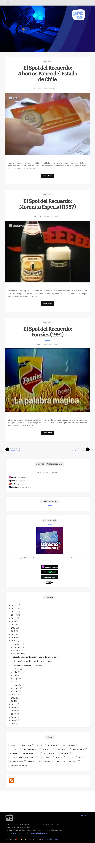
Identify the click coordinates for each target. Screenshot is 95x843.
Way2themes (26, 839)
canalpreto (14, 749)
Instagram (9, 833)
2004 (13, 724)
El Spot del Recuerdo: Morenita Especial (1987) (47, 204)
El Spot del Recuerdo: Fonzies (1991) (47, 332)
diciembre (17, 644)
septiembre (18, 654)
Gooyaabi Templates (52, 839)
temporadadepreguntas (18, 765)
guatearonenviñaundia (31, 753)
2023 (13, 615)
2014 (13, 641)
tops (80, 757)
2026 (13, 605)
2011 (13, 701)
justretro (59, 757)
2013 (13, 695)
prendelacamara (45, 761)
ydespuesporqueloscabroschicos (22, 757)
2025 (13, 609)
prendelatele (26, 745)
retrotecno (47, 749)
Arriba (84, 816)
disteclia (71, 757)
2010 (13, 704)
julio (15, 672)
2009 (13, 707)
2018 (13, 628)
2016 (13, 634)
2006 (13, 717)
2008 (13, 711)
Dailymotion (43, 833)
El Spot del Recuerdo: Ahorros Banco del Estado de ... (35, 657)
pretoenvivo (60, 761)
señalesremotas (78, 749)
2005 (13, 720)
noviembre (18, 647)
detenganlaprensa (16, 761)
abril (15, 682)
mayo (15, 678)
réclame (47, 61)
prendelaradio (62, 749)
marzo (16, 685)
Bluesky (34, 833)
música (39, 745)
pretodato (64, 753)
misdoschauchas (69, 745)
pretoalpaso (52, 745)
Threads (18, 833)
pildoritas (31, 761)
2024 (13, 612)
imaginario (13, 753)
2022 (13, 618)
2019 (13, 625)
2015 (13, 638)
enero (16, 691)
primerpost (73, 761)
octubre (16, 650)
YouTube (26, 833)
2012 (13, 698)
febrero (16, 688)
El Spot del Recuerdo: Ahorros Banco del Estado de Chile (47, 74)
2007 (13, 714)
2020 (13, 621)
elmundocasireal (45, 757)
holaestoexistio (50, 753)
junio (15, 675)
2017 (13, 631)
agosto (16, 669)
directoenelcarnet (30, 749)
